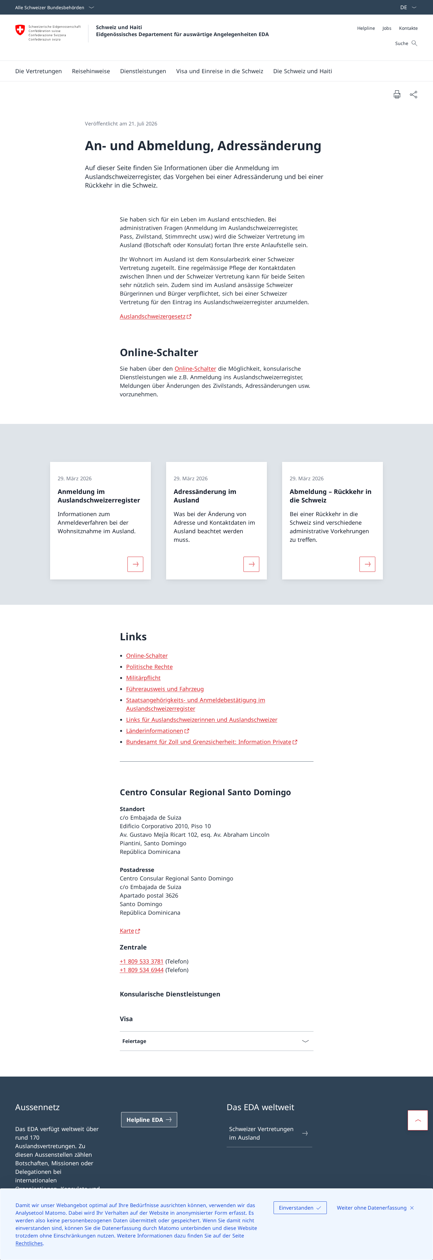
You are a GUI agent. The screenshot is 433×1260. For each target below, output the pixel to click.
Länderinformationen (154, 730)
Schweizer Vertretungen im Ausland (261, 1133)
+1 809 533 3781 (142, 961)
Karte (127, 930)
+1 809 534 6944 (142, 970)
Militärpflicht (143, 677)
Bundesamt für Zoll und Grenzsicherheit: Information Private (208, 741)
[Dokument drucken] (397, 94)
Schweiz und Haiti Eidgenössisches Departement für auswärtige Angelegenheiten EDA (182, 31)
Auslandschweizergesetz (152, 316)
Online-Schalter (195, 368)
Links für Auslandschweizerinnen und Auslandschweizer (201, 719)
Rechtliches (29, 1243)
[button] (38, 71)
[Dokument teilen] (413, 94)
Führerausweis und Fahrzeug (165, 689)
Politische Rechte (149, 666)
